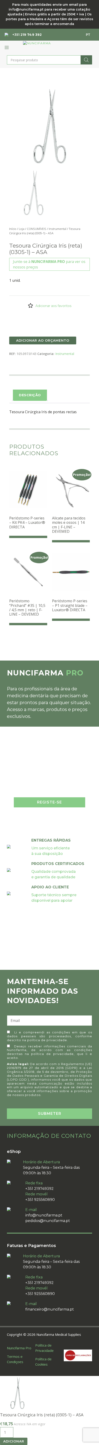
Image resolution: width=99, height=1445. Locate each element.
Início (12, 229)
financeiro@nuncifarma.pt (49, 1309)
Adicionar (13, 1441)
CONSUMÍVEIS (36, 229)
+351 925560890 (40, 1199)
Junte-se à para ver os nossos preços (49, 264)
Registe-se (49, 802)
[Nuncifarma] (37, 43)
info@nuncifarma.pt (43, 1215)
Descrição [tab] (30, 395)
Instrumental (57, 229)
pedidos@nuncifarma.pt (47, 1221)
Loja (21, 229)
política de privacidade (47, 1040)
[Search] (86, 59)
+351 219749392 (39, 1188)
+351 (27, 35)
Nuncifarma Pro (19, 1348)
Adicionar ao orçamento (42, 340)
